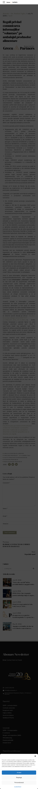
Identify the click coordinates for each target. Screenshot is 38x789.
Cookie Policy (17, 786)
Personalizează (19, 782)
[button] (35, 756)
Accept (19, 772)
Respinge (19, 777)
